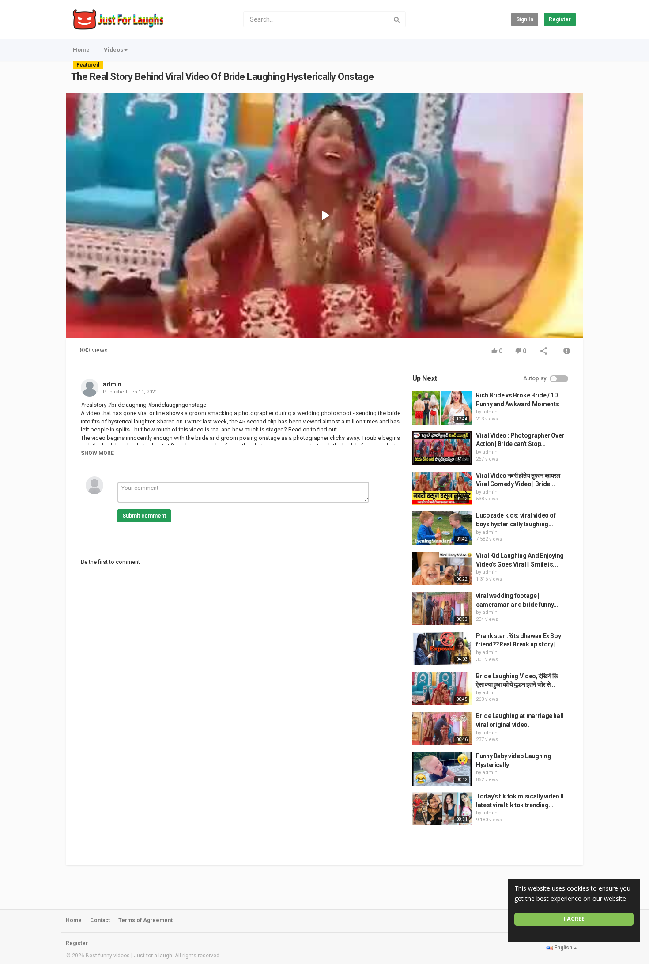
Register (560, 19)
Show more (97, 453)
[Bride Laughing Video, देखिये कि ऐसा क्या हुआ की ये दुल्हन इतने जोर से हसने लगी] (442, 689)
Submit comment (144, 516)
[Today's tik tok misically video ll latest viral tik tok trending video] (442, 809)
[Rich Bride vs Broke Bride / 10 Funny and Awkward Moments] (442, 408)
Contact (100, 920)
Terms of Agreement (145, 920)
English (563, 948)
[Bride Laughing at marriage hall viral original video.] (442, 728)
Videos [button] (113, 49)
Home (81, 49)
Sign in (524, 19)
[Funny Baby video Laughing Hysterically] (442, 769)
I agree (574, 918)
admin (112, 384)
